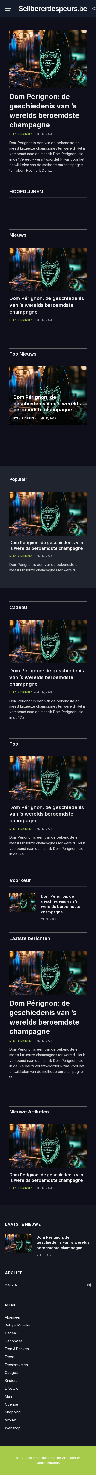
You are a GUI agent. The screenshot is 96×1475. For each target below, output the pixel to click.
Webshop (13, 1428)
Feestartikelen (16, 1365)
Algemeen (13, 1317)
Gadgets (12, 1372)
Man (8, 1396)
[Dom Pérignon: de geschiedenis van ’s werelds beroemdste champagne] (48, 59)
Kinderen (12, 1380)
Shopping (13, 1412)
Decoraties (14, 1341)
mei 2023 (12, 1285)
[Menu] (8, 8)
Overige (11, 1404)
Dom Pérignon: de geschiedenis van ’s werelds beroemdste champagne (46, 305)
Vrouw (10, 1420)
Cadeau (11, 1333)
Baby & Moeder (18, 1325)
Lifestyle (11, 1388)
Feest (9, 1357)
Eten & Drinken (17, 1349)
